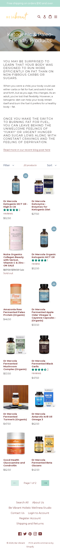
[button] (11, 210)
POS (31, 543)
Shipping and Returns (30, 523)
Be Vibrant (19, 543)
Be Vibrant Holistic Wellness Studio (30, 507)
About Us (38, 502)
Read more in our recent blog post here (26, 149)
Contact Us (17, 513)
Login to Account (38, 513)
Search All (22, 502)
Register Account (30, 518)
